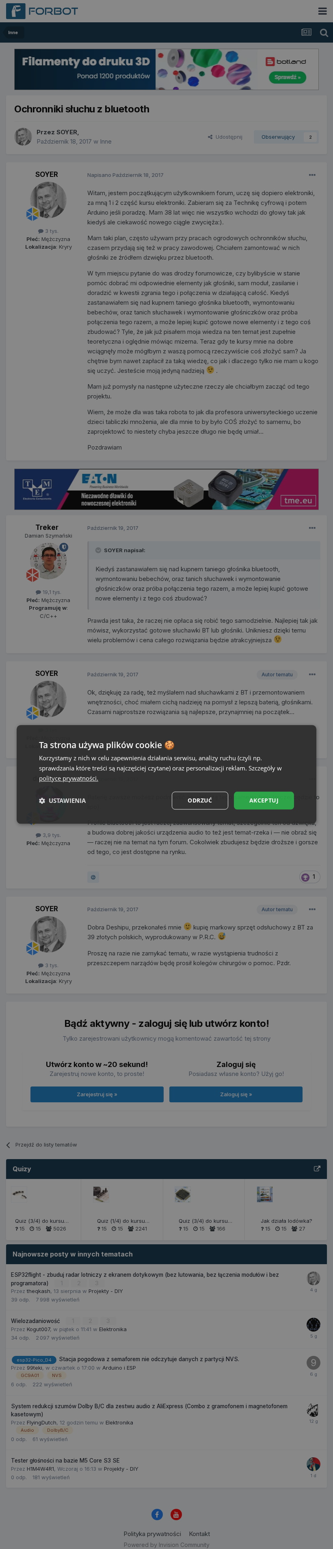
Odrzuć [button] (200, 800)
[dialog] (166, 774)
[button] (62, 800)
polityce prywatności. (68, 778)
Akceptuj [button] (264, 800)
